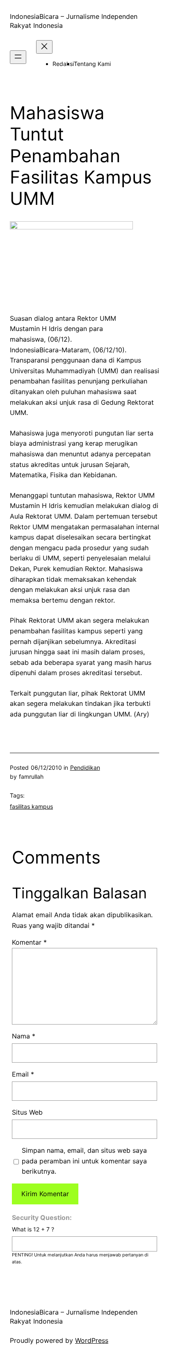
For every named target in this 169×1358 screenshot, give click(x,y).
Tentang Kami (92, 63)
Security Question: (42, 1217)
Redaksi (63, 63)
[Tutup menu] (44, 47)
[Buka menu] (18, 57)
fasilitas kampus (31, 806)
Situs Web (27, 1112)
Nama (23, 1036)
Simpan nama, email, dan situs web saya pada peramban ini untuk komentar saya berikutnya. (84, 1160)
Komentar (29, 942)
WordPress (91, 1340)
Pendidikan (85, 767)
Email (23, 1074)
